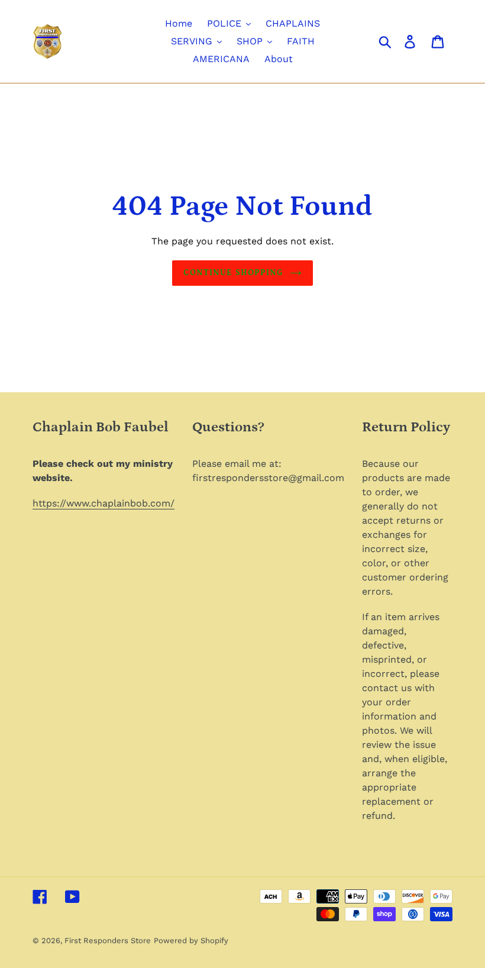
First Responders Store (107, 940)
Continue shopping (233, 273)
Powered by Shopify (191, 940)
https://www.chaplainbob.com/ (103, 503)
